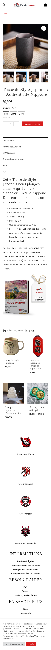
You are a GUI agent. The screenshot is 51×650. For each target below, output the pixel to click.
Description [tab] (8, 140)
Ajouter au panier (32, 124)
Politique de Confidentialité (25, 569)
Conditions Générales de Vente (25, 565)
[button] (4, 5)
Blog (25, 609)
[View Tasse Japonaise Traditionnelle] (21, 77)
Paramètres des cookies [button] (14, 643)
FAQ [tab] (5, 165)
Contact (25, 591)
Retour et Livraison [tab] (12, 146)
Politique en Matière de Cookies (26, 573)
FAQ (25, 587)
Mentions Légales (25, 561)
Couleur (6, 107)
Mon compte (25, 613)
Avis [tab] (5, 171)
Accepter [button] (31, 643)
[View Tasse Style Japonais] (8, 77)
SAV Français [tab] (9, 152)
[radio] (6, 114)
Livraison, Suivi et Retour (25, 595)
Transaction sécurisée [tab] (13, 159)
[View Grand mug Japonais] (34, 77)
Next (48, 77)
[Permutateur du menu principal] (5, 14)
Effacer (6, 117)
